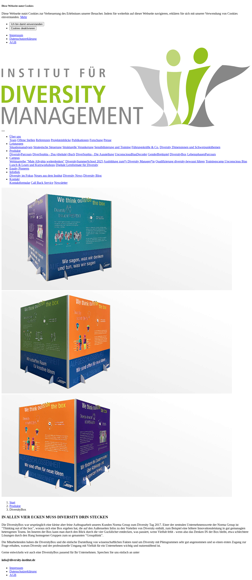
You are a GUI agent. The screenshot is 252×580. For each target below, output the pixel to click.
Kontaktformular (19, 182)
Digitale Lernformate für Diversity (77, 165)
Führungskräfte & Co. (145, 147)
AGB (12, 42)
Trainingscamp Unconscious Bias (226, 161)
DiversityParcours (20, 154)
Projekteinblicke (61, 140)
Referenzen (43, 140)
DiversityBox (178, 154)
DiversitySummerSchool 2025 (84, 161)
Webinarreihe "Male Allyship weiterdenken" (37, 161)
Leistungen (16, 143)
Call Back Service (42, 182)
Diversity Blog (92, 175)
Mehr (23, 17)
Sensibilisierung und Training (112, 147)
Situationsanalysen (20, 147)
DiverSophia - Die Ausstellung (95, 154)
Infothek (14, 172)
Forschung (96, 140)
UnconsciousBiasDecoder (131, 154)
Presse (107, 140)
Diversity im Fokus (21, 175)
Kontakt (14, 179)
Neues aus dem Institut (48, 175)
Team (12, 140)
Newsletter (61, 182)
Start (12, 502)
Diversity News (72, 175)
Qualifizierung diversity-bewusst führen (180, 161)
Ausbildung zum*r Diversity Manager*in (129, 161)
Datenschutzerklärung (23, 38)
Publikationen (80, 140)
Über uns (15, 136)
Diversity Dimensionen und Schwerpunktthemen (190, 147)
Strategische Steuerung (47, 147)
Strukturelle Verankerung (78, 147)
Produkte (15, 150)
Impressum (16, 35)
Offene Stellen (26, 140)
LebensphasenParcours (201, 154)
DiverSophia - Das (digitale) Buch (53, 154)
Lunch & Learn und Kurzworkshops (32, 165)
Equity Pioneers (19, 168)
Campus (14, 157)
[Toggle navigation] (3, 130)
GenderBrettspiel (158, 154)
